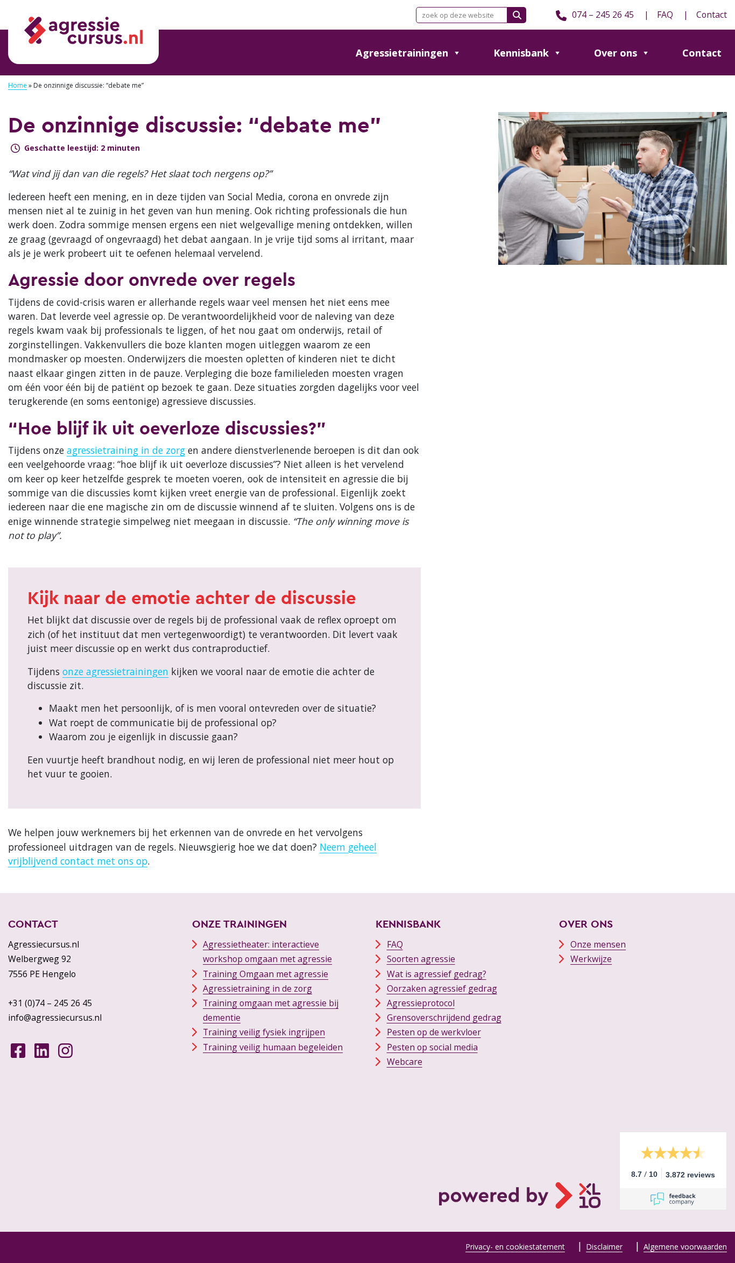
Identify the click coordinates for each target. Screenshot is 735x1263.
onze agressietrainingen (115, 671)
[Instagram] (65, 1050)
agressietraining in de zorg (126, 450)
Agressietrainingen (402, 52)
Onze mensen (598, 944)
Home (17, 85)
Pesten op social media (432, 1047)
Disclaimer (604, 1246)
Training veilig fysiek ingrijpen (264, 1032)
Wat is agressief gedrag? (436, 974)
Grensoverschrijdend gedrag (444, 1017)
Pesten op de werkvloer (434, 1032)
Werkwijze (591, 959)
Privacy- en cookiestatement (515, 1246)
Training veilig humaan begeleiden (273, 1047)
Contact (711, 14)
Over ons (615, 52)
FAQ (665, 14)
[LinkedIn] (42, 1050)
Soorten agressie (421, 959)
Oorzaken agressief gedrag (442, 988)
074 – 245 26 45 (603, 14)
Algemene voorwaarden (685, 1246)
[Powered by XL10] (519, 1171)
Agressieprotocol (421, 1003)
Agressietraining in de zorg (257, 988)
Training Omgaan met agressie (265, 974)
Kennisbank (521, 52)
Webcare (404, 1062)
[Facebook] (18, 1050)
